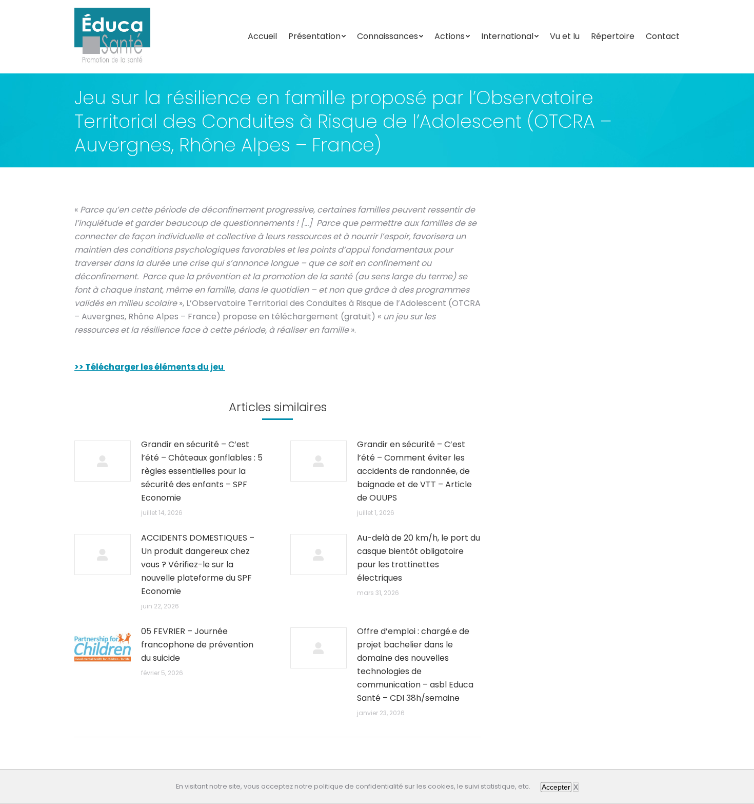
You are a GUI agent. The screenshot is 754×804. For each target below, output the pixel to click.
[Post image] (102, 461)
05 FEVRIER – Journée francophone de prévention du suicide (197, 644)
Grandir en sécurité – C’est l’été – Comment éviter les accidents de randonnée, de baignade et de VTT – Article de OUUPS (414, 471)
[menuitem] (262, 36)
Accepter (556, 787)
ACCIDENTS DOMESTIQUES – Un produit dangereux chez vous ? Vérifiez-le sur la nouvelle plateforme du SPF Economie (197, 564)
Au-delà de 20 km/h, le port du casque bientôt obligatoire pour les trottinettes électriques (418, 558)
